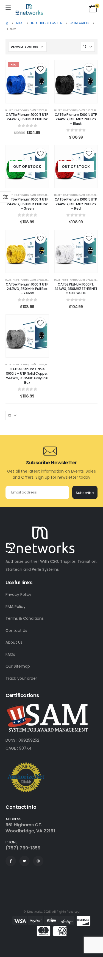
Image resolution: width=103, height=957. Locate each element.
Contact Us (16, 630)
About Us (14, 642)
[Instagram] (38, 861)
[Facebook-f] (10, 861)
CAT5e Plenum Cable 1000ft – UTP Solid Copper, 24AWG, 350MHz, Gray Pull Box (27, 376)
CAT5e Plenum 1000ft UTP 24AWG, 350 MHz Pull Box (27, 116)
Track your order (21, 678)
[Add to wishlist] (40, 68)
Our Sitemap (17, 666)
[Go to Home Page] (6, 23)
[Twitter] (24, 861)
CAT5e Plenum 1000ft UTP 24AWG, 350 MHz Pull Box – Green (27, 204)
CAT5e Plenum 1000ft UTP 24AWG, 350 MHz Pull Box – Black (76, 119)
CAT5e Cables (37, 110)
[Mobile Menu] (8, 8)
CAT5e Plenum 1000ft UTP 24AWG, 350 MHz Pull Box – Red (76, 204)
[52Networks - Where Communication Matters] (29, 9)
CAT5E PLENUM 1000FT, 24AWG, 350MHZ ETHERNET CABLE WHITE (76, 289)
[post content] (27, 81)
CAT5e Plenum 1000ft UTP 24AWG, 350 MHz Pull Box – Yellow (27, 289)
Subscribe (85, 492)
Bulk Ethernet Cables (17, 110)
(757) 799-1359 (22, 848)
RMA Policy (15, 606)
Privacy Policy (18, 594)
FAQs (10, 654)
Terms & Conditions (24, 618)
